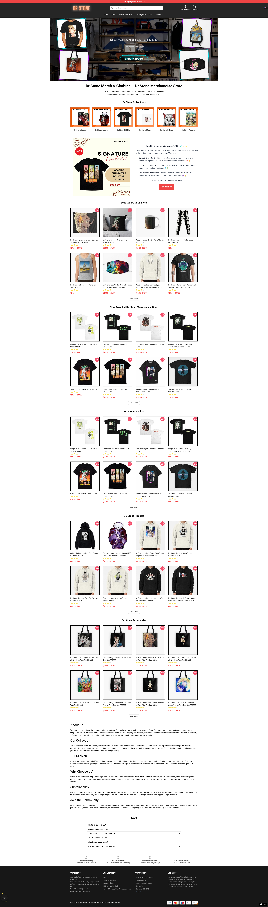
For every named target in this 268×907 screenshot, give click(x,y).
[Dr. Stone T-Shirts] (123, 117)
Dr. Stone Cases (80, 130)
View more (134, 298)
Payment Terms (141, 880)
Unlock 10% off (4, 898)
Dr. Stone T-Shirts (123, 130)
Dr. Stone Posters (188, 130)
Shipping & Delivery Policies (144, 877)
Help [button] (264, 904)
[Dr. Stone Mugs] (144, 117)
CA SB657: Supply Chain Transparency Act (117, 889)
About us (106, 877)
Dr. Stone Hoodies (101, 130)
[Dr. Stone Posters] (188, 117)
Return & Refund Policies (144, 883)
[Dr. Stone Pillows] (166, 117)
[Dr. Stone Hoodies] (101, 117)
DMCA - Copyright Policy (111, 886)
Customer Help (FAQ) (143, 889)
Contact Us (139, 886)
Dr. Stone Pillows (166, 130)
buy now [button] (168, 187)
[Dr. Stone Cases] (80, 117)
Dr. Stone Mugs (145, 130)
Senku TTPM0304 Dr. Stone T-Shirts (83, 389)
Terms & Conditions (109, 880)
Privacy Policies (108, 883)
